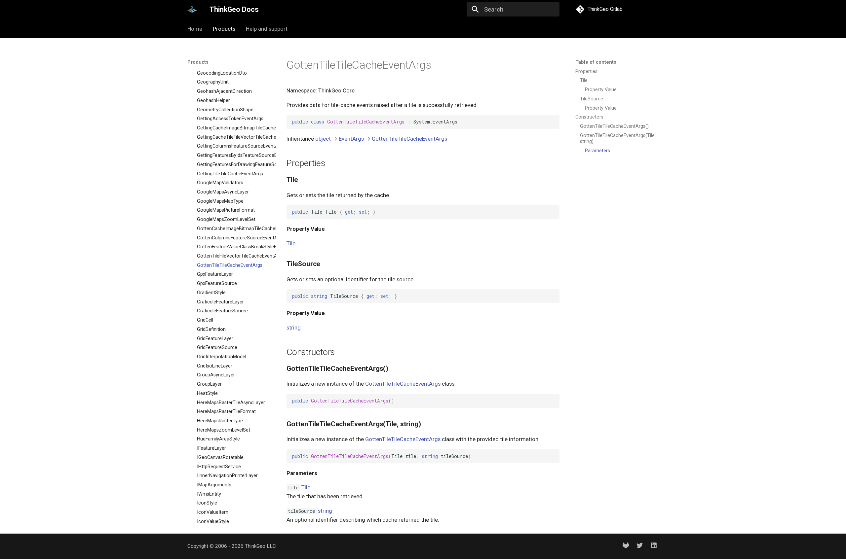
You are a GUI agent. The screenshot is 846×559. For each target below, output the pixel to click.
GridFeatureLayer (215, 338)
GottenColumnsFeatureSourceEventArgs (233, 238)
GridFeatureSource (217, 347)
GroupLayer (209, 384)
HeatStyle (207, 393)
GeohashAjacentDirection (224, 91)
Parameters (597, 151)
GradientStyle (211, 293)
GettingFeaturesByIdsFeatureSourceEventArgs (233, 155)
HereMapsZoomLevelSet (223, 430)
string (294, 327)
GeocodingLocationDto (222, 73)
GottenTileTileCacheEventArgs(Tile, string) (618, 139)
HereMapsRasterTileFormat (226, 411)
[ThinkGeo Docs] (192, 9)
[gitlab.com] (625, 546)
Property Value (601, 89)
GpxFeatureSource (217, 283)
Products (224, 28)
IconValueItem (212, 512)
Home (194, 28)
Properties (586, 71)
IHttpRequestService (219, 467)
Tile (584, 80)
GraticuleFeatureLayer (220, 302)
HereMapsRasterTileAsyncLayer (231, 402)
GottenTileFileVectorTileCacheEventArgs (233, 256)
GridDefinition (211, 329)
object (323, 138)
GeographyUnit (213, 82)
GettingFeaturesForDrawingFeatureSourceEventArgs (233, 164)
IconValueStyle (213, 521)
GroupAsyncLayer (216, 375)
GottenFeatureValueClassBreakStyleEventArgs (233, 247)
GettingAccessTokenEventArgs (230, 119)
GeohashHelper (213, 100)
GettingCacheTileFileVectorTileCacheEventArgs (233, 137)
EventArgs (351, 138)
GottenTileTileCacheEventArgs (229, 265)
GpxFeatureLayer (215, 274)
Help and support (267, 28)
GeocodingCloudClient (221, 64)
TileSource (591, 99)
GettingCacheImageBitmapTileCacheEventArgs (233, 128)
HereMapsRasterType (220, 421)
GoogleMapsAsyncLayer (223, 192)
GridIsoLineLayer (214, 366)
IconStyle (207, 503)
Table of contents (595, 62)
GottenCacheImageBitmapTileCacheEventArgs (233, 228)
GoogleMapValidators (220, 183)
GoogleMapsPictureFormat (226, 210)
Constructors (589, 117)
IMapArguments (214, 485)
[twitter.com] (640, 546)
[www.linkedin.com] (653, 546)
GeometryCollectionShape (225, 110)
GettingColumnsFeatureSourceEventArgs (233, 146)
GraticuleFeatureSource (222, 311)
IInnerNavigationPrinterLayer (227, 475)
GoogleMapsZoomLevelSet (226, 219)
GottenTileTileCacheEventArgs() (614, 126)
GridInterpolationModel (221, 357)
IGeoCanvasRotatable (220, 457)
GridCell (205, 320)
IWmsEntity (209, 494)
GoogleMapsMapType (220, 201)
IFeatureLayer (211, 448)
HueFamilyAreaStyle (218, 439)
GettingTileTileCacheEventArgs (230, 174)
